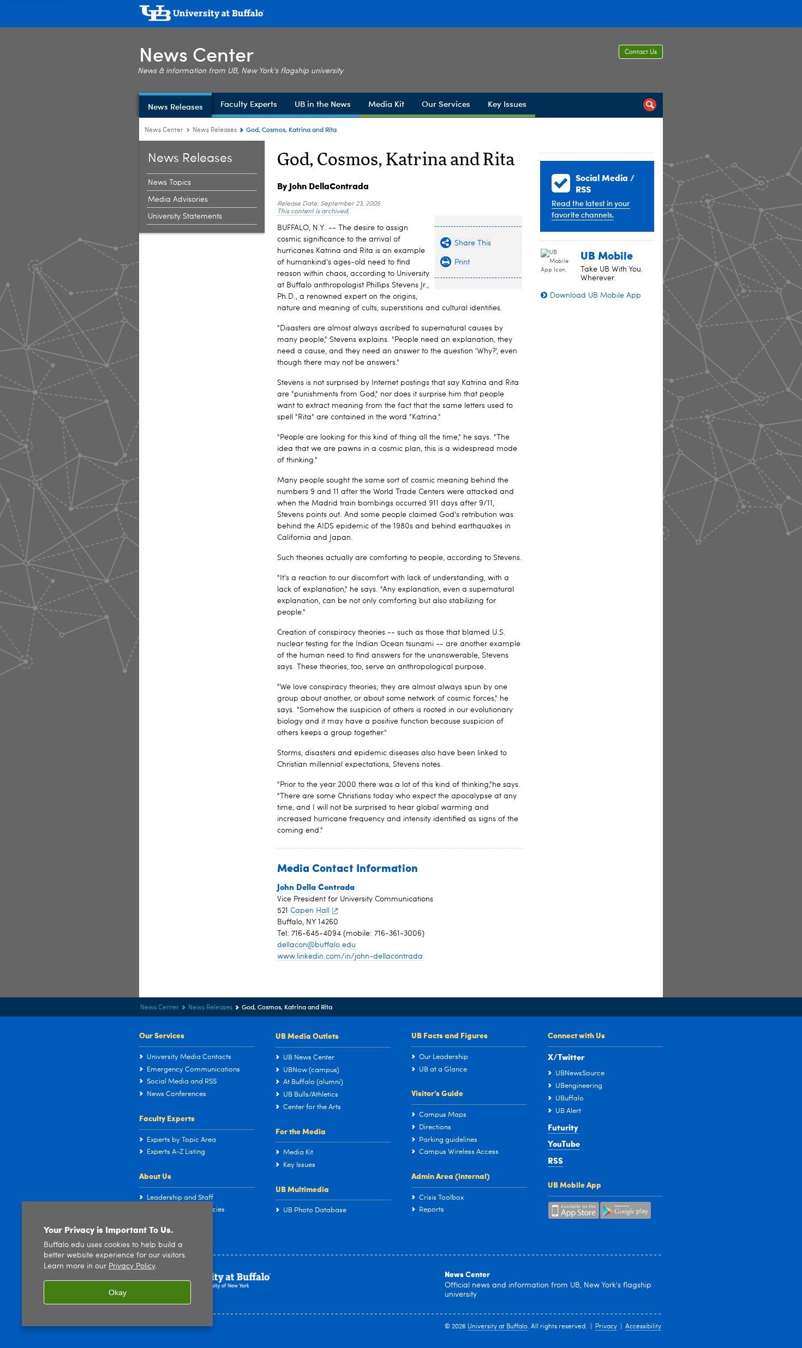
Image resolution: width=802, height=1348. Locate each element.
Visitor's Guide (437, 1092)
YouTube (564, 1144)
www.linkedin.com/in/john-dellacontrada (350, 956)
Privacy (606, 1326)
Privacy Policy (132, 1266)
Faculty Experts (167, 1117)
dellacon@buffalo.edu (316, 945)
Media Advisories (178, 199)
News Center (196, 53)
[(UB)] (401, 15)
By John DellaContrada (323, 185)
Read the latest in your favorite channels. (591, 209)
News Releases (215, 130)
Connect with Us (576, 1035)
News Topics (169, 182)
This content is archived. (313, 211)
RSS (555, 1160)
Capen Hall (310, 910)
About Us (155, 1175)
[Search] (650, 105)
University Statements (185, 216)
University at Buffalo (498, 1326)
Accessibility (643, 1326)
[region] (117, 1263)
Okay (118, 1292)
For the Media (301, 1131)
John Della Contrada (316, 887)
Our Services (161, 1035)
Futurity (563, 1127)
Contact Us (641, 52)
